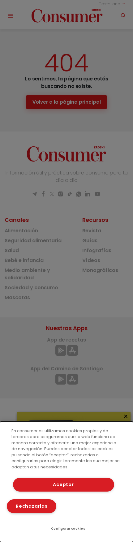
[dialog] (66, 482)
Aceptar (63, 484)
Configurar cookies (68, 529)
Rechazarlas (31, 506)
